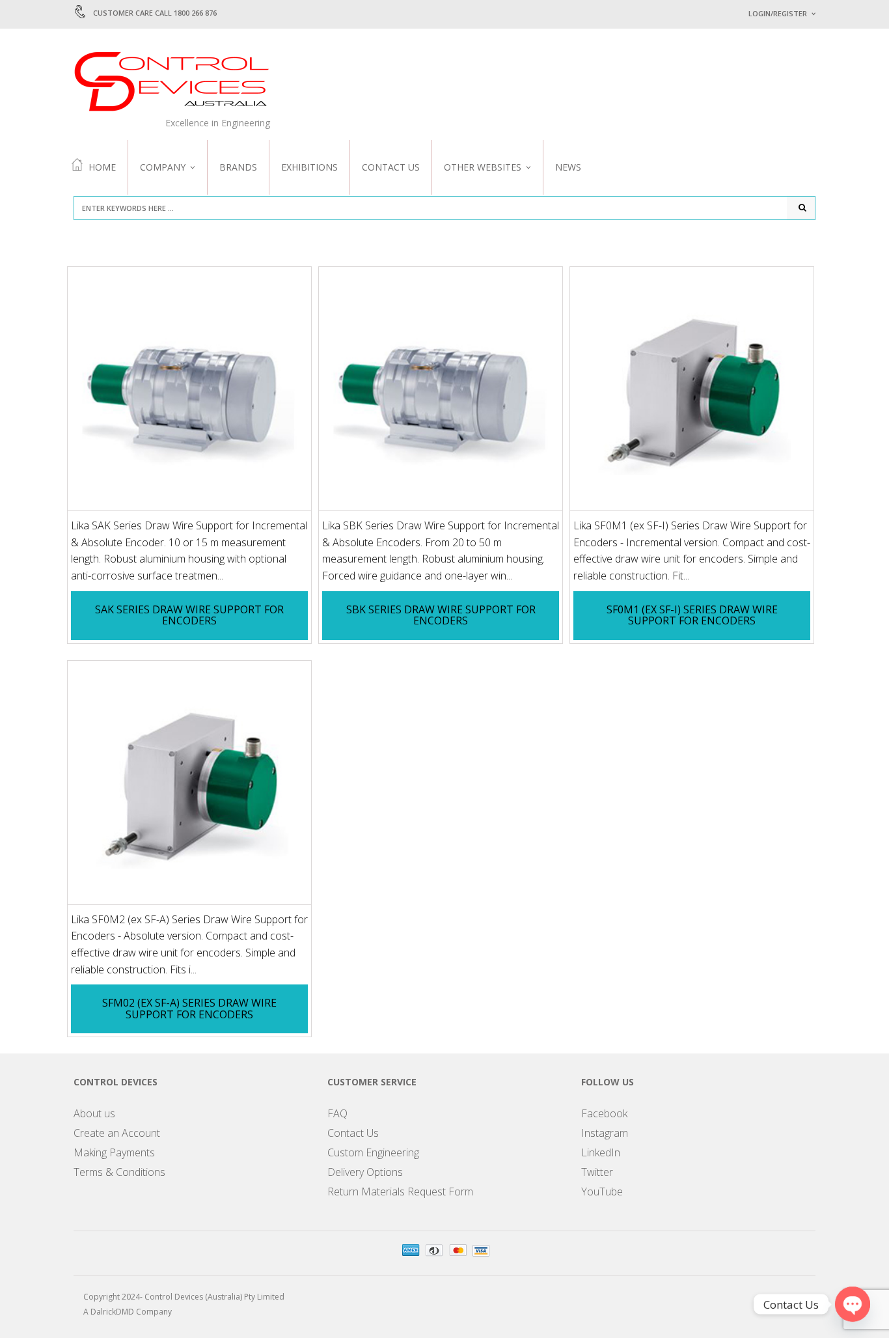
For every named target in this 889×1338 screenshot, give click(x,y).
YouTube (602, 1191)
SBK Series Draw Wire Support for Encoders (441, 615)
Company (162, 167)
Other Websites (482, 167)
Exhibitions (309, 167)
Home (102, 167)
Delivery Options (365, 1172)
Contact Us (391, 167)
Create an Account (117, 1133)
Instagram (604, 1133)
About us (94, 1113)
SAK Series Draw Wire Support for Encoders (189, 615)
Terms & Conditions (119, 1172)
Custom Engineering (373, 1152)
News (568, 167)
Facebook (604, 1113)
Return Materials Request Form (400, 1191)
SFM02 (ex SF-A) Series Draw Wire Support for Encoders (189, 1009)
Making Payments (114, 1152)
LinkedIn (600, 1152)
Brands (238, 167)
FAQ (337, 1113)
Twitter (597, 1172)
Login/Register (777, 13)
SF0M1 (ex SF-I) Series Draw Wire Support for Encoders (692, 615)
